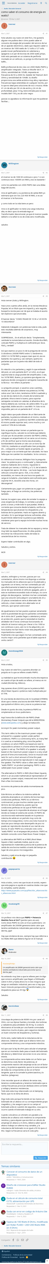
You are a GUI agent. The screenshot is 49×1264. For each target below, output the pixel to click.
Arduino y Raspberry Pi (25, 1214)
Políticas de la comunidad (22, 1255)
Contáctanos (6, 1255)
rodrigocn (10, 1190)
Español (6, 1251)
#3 (47, 296)
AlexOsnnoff (11, 1204)
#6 (47, 878)
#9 (47, 1015)
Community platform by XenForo (22, 1262)
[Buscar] (46, 3)
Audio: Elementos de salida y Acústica (27, 1190)
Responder (43, 157)
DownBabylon (11, 1214)
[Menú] (3, 3)
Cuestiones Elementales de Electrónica (29, 1204)
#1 (47, 33)
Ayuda (21, 1257)
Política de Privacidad (10, 1257)
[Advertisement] (24, 128)
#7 (47, 913)
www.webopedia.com (11, 722)
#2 (47, 173)
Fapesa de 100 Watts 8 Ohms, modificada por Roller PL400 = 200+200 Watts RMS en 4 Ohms (27, 1224)
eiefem (9, 1177)
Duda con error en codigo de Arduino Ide (27, 1211)
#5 (47, 660)
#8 (47, 959)
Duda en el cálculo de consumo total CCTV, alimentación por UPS (25, 1200)
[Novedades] (41, 3)
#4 (47, 572)
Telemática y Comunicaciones (23, 1177)
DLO (8, 1230)
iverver (5, 19)
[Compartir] (43, 33)
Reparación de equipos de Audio (22, 1230)
